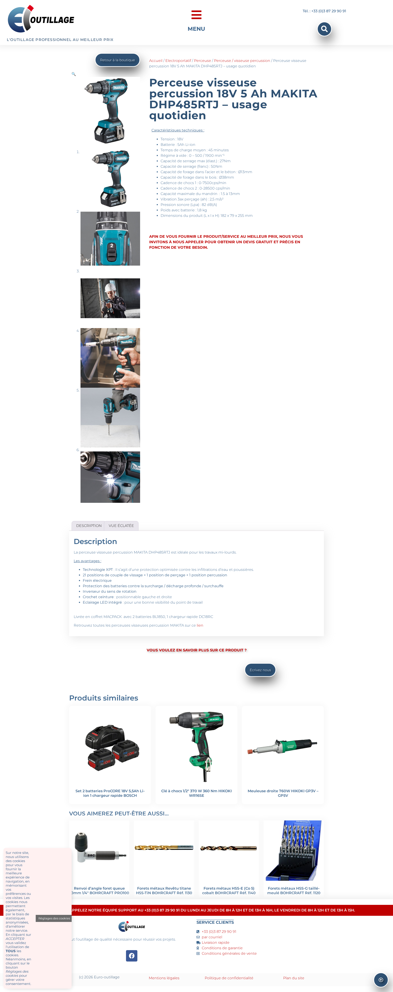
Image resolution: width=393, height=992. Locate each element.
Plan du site (293, 978)
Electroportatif (178, 60)
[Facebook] (131, 956)
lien (200, 625)
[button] (324, 29)
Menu (196, 28)
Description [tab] (89, 526)
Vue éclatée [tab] (121, 526)
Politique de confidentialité (229, 978)
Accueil (155, 60)
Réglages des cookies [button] (54, 918)
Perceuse (202, 60)
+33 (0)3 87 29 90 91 (219, 931)
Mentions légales (164, 978)
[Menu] (196, 14)
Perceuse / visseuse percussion (242, 60)
